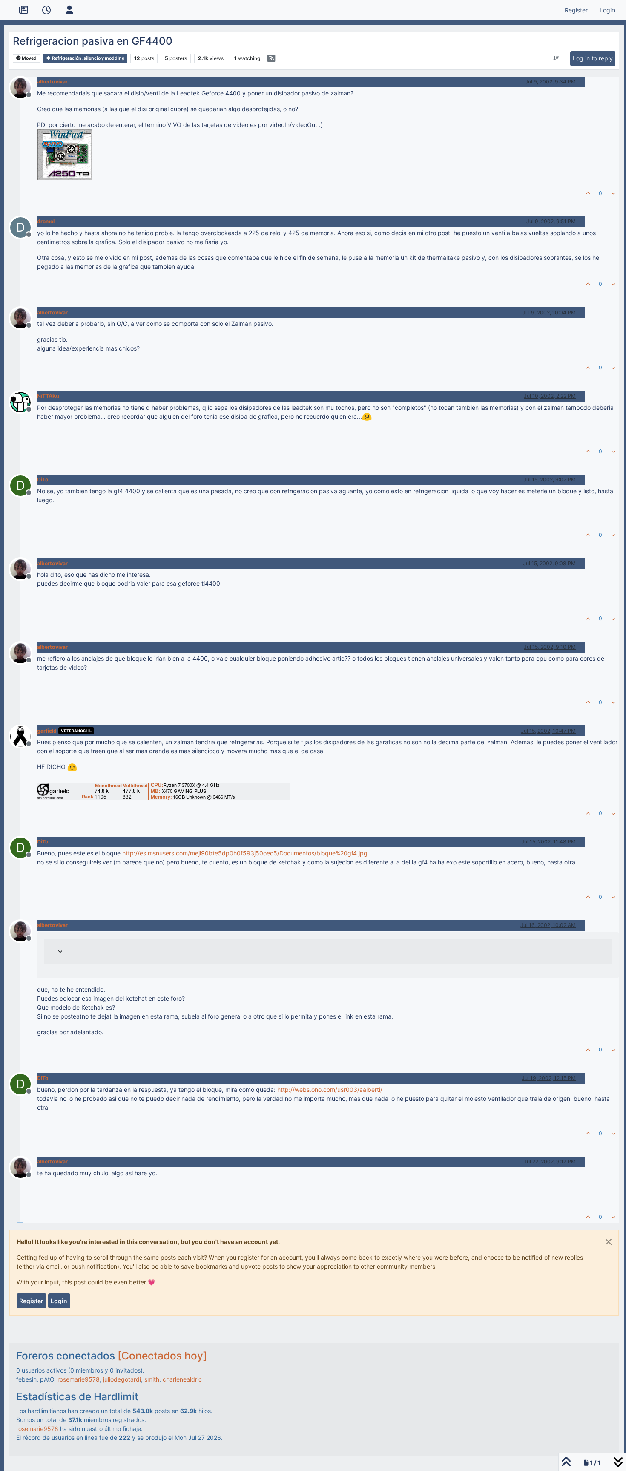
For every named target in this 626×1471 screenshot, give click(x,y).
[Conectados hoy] (162, 1355)
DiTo (43, 479)
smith (151, 1379)
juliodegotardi (122, 1379)
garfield (47, 731)
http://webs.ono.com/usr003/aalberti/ (329, 1089)
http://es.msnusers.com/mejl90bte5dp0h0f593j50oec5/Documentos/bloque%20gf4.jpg (245, 853)
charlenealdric (182, 1379)
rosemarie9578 (78, 1379)
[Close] (608, 1241)
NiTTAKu (48, 396)
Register (31, 1300)
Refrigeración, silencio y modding (88, 58)
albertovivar (52, 81)
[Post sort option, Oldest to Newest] (556, 58)
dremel (46, 221)
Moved (29, 58)
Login (59, 1300)
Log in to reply (593, 58)
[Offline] (23, 86)
